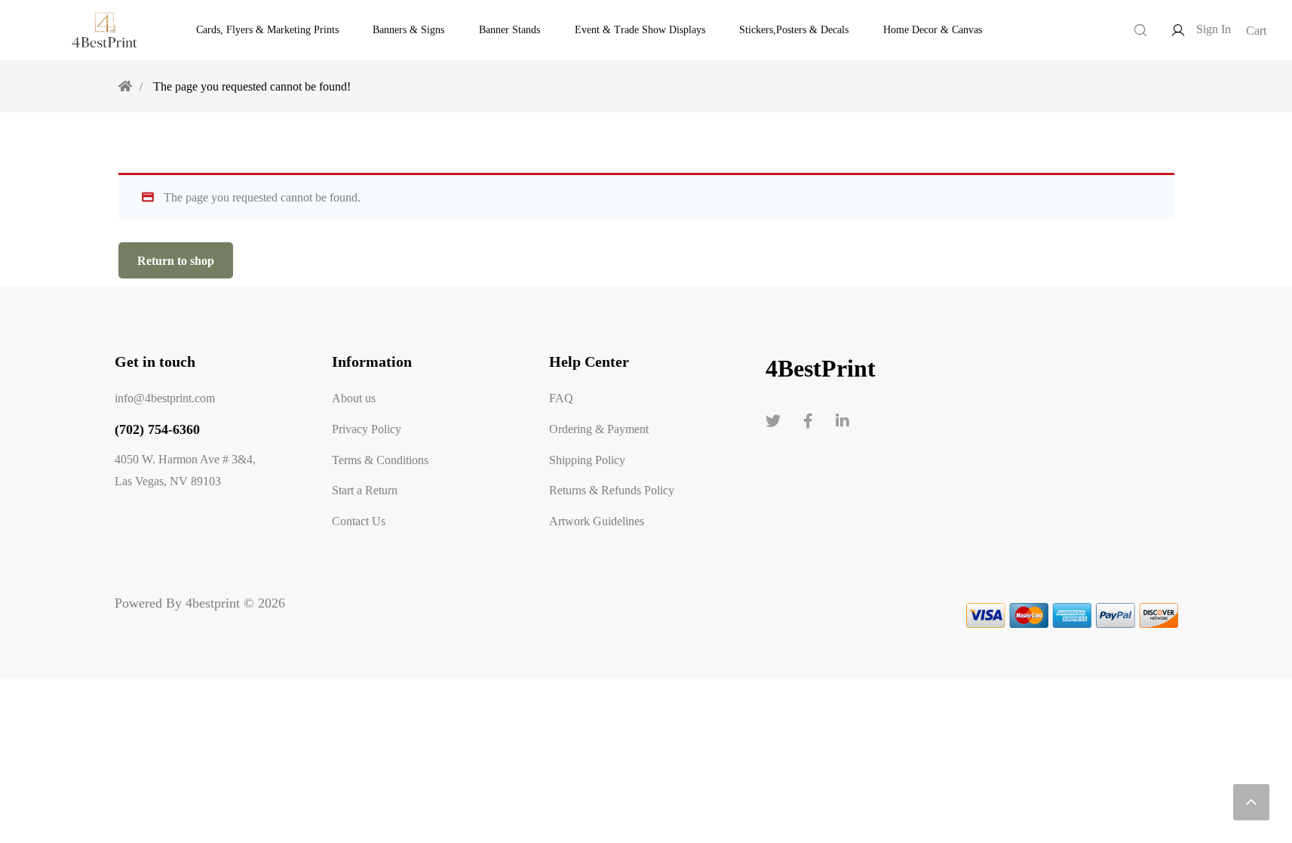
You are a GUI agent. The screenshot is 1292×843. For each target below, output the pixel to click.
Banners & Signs (408, 29)
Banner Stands (509, 29)
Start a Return (364, 490)
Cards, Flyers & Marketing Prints (267, 29)
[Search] (1140, 30)
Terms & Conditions (380, 460)
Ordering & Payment (599, 429)
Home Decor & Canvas (932, 29)
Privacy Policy (366, 429)
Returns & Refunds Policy (611, 490)
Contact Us (358, 521)
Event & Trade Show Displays (640, 29)
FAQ (561, 398)
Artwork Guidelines (596, 521)
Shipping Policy (587, 460)
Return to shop (175, 260)
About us (354, 398)
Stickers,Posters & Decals (794, 29)
